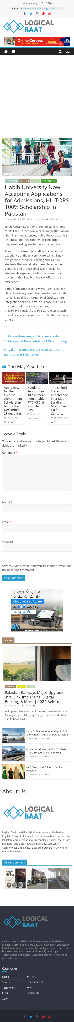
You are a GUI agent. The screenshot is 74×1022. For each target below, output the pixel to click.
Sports (6, 982)
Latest (21, 686)
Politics (6, 993)
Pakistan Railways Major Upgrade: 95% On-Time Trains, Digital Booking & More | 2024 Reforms (34, 697)
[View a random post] (68, 51)
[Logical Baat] (6, 51)
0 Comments (55, 219)
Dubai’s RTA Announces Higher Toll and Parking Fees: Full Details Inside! (47, 733)
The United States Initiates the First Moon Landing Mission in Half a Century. (59, 401)
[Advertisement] (37, 99)
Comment (9, 452)
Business (32, 976)
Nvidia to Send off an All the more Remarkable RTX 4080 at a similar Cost (36, 399)
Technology (8, 987)
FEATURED (12, 181)
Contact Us (33, 993)
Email (7, 522)
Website (7, 542)
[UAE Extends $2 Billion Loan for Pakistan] (13, 765)
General (25, 181)
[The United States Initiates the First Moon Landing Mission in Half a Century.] (60, 374)
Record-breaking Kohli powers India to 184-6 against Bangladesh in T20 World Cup (35, 338)
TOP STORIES (48, 181)
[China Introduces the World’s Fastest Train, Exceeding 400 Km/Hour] (13, 747)
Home (5, 976)
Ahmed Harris (37, 219)
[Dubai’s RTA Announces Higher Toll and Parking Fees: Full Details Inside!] (13, 729)
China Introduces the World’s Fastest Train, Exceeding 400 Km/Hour (47, 751)
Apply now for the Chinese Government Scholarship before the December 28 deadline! (13, 401)
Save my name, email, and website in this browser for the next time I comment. (36, 568)
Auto (5, 998)
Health (30, 987)
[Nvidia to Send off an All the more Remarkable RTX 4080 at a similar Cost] (37, 374)
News (35, 181)
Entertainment (35, 982)
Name (7, 502)
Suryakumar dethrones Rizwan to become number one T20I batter (34, 352)
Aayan (28, 705)
